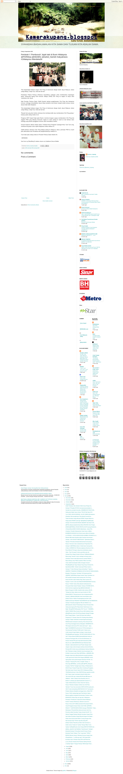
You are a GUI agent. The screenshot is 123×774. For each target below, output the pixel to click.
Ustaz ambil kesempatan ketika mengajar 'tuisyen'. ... (78, 562)
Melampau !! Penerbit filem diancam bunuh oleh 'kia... (79, 710)
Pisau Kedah (84, 226)
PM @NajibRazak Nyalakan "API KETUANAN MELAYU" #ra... (81, 634)
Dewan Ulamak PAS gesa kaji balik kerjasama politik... (79, 640)
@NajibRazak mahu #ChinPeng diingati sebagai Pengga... (80, 613)
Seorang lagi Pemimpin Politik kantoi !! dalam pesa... (78, 630)
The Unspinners (84, 399)
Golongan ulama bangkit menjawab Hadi (96, 337)
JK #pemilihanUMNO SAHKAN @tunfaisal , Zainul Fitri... (79, 529)
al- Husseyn (96, 439)
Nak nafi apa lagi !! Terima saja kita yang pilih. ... (77, 720)
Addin (94, 380)
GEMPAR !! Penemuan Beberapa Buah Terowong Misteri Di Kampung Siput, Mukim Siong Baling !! (90, 202)
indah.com (95, 391)
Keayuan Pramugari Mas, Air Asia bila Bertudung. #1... (79, 638)
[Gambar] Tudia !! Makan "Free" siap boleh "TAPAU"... (78, 733)
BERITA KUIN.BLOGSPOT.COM (89, 234)
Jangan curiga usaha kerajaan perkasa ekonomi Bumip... (79, 647)
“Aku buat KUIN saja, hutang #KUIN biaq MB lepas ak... (79, 676)
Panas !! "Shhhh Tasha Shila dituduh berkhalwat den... (79, 583)
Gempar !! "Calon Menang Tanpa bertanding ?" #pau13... (79, 569)
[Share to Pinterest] (48, 146)
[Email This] (41, 146)
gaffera (64, 770)
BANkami (95, 344)
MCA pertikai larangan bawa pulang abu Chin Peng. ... (79, 577)
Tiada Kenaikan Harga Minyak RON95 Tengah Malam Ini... (80, 518)
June (67, 750)
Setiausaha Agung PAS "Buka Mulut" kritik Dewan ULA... (79, 607)
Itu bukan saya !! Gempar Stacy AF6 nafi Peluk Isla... (78, 739)
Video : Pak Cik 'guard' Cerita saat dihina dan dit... (78, 552)
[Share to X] (45, 146)
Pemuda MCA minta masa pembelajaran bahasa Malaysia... (80, 649)
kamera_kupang (92, 154)
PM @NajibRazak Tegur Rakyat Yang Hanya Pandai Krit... (80, 564)
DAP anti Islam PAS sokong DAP (32, 147)
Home (47, 198)
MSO (94, 334)
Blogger (74, 770)
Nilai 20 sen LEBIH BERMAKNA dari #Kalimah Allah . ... (79, 642)
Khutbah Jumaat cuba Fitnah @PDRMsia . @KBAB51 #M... (80, 653)
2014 (66, 493)
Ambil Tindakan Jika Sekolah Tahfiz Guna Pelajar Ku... (79, 506)
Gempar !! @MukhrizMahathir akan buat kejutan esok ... (79, 596)
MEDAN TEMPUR (85, 239)
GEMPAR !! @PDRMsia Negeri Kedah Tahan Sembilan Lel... (80, 575)
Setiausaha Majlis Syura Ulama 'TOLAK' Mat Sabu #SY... (79, 512)
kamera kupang (85, 199)
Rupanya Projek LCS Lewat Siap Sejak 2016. (96, 414)
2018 (66, 487)
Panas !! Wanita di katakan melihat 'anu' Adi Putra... (78, 684)
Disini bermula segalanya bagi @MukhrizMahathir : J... (79, 588)
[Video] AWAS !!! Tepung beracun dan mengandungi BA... (79, 594)
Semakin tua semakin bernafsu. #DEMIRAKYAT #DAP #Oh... (80, 510)
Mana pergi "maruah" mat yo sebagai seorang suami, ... (79, 556)
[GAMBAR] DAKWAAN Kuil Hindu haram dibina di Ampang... (80, 533)
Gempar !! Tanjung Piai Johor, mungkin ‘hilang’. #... (78, 661)
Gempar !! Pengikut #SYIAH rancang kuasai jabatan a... (79, 508)
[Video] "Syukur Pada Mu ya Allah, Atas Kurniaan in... (78, 722)
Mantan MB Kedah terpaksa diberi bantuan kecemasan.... (80, 537)
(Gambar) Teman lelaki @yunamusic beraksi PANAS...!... (79, 558)
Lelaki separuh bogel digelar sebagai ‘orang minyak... (79, 632)
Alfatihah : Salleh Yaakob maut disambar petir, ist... (78, 678)
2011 (66, 766)
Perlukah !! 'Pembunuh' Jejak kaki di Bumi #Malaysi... (78, 699)
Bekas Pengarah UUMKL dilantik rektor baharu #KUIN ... (79, 590)
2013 (66, 496)
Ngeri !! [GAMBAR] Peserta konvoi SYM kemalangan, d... (79, 628)
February (68, 759)
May (67, 752)
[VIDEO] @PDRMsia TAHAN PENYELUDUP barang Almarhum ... (81, 527)
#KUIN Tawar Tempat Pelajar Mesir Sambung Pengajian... (80, 668)
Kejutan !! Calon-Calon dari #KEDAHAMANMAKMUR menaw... (81, 581)
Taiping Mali (83, 385)
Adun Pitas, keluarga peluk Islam (96, 327)
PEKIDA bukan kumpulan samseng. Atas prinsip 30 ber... (79, 621)
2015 (66, 491)
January (68, 761)
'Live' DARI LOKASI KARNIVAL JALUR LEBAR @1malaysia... (80, 514)
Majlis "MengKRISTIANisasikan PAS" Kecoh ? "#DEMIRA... (80, 609)
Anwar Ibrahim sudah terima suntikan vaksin (96, 424)
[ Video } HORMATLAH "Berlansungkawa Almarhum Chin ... (80, 548)
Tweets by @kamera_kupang (87, 167)
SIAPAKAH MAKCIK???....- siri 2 (88, 235)
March (67, 757)
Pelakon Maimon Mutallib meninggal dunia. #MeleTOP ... (79, 691)
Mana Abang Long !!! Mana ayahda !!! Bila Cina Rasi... (79, 560)
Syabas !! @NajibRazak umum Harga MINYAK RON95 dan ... (80, 727)
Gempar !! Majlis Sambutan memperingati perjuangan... (79, 619)
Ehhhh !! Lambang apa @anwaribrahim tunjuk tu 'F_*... (79, 680)
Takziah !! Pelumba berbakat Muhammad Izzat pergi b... (79, 541)
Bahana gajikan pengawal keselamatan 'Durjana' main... (79, 695)
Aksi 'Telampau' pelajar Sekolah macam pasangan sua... (79, 651)
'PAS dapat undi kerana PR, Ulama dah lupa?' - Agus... (79, 626)
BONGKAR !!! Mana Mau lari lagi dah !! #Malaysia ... (78, 697)
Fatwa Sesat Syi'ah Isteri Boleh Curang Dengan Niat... (79, 718)
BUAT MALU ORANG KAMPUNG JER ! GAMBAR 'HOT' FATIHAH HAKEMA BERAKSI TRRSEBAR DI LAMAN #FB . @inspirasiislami (39, 500)
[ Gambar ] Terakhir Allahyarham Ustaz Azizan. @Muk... (79, 531)
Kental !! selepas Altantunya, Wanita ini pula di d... (78, 701)
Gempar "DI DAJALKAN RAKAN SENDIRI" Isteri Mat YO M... (80, 522)
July (67, 748)
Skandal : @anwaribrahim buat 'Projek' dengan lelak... (79, 644)
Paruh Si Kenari (85, 207)
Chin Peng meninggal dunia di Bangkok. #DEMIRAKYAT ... (80, 623)
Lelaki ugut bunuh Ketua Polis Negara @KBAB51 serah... (80, 657)
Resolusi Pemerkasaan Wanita (88, 222)
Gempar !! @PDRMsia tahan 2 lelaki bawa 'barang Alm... (79, 546)
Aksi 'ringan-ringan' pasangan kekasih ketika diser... (78, 674)
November (68, 500)
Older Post (71, 198)
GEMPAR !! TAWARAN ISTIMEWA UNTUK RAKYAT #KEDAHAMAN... (82, 571)
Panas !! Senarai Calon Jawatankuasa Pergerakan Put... (79, 543)
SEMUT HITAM (83, 415)
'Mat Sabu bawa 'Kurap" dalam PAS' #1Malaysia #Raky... (79, 670)
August (68, 746)
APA (81, 436)
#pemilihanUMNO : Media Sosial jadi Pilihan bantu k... (79, 567)
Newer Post (24, 198)
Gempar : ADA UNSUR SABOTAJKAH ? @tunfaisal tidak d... (80, 539)
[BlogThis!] (43, 146)
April (67, 754)
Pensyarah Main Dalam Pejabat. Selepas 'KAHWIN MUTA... (80, 586)
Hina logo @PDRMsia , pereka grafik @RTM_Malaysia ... (79, 663)
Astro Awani (83, 323)
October (68, 502)
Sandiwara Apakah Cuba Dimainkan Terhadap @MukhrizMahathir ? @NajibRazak (89, 229)
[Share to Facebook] (46, 146)
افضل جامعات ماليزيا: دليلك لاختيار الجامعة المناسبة (84, 369)
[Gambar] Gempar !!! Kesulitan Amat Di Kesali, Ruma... (79, 731)
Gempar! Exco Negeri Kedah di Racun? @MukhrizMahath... (80, 554)
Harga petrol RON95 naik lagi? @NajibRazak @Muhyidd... (80, 520)
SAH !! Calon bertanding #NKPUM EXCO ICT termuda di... (80, 689)
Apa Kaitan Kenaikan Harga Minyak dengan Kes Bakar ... (79, 716)
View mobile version (47, 201)
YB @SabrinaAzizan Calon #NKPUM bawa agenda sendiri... (80, 672)
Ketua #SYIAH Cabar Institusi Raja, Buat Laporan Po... (79, 579)
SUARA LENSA (84, 353)
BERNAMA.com (84, 329)
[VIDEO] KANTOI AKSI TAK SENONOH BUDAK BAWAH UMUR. (36, 493)
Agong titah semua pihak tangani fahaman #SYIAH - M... (79, 659)
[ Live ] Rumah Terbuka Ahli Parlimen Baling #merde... (79, 741)
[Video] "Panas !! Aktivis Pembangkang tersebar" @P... (79, 598)
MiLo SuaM (95, 421)
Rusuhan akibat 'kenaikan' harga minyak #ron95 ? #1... (79, 712)
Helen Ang (82, 376)
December (68, 497)
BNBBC (82, 366)
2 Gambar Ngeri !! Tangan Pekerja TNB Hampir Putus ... (79, 743)
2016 (66, 489)
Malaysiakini (83, 342)
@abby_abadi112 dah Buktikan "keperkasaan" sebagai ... (80, 729)
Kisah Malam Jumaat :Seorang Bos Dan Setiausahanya (34, 488)
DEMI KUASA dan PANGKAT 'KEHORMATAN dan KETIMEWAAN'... (82, 600)
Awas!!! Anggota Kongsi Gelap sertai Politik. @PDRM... (79, 706)
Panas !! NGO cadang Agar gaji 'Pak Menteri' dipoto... (78, 693)
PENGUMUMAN (96, 434)
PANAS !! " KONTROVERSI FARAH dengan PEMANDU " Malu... (81, 708)
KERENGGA (96, 324)
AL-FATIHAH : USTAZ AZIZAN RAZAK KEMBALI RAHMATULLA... (81, 535)
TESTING (82, 438)
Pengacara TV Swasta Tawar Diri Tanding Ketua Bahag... (79, 617)
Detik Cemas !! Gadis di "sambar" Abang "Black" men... (79, 724)
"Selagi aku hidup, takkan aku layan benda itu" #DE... (78, 592)
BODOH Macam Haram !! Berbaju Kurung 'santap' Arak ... (79, 735)
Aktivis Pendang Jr (86, 212)
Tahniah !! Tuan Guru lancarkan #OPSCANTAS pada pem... (80, 687)
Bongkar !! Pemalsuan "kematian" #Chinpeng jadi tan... (79, 573)
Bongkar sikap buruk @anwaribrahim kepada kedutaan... (79, 655)
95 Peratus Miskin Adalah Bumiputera (89, 208)
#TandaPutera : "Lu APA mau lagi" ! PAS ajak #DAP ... (78, 737)
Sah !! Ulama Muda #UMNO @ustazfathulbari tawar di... (79, 636)
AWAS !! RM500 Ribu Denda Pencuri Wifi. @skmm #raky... (80, 611)
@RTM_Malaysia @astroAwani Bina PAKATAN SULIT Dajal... (80, 525)
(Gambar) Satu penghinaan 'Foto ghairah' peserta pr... (79, 516)
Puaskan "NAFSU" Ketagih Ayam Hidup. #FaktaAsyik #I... (79, 666)
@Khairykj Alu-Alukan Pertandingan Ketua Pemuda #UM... (80, 604)
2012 (66, 763)
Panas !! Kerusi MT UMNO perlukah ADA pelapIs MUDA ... (80, 703)
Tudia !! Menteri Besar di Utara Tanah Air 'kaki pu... (78, 682)
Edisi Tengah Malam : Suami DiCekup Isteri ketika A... (79, 615)
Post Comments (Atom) (33, 205)
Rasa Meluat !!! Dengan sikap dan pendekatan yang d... (79, 550)
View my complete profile (92, 156)
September (68, 504)
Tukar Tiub (95, 403)
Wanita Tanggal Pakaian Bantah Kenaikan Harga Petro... (79, 714)
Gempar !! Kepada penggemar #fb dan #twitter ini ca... (79, 602)
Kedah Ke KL (84, 193)
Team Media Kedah (86, 245)
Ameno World (96, 411)
